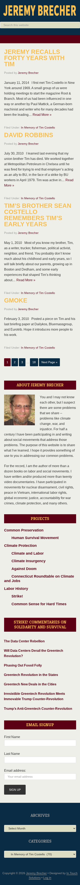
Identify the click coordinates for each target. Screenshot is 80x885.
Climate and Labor (24, 553)
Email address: (15, 770)
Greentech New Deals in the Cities (30, 684)
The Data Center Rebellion (24, 641)
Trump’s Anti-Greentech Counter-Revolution (38, 708)
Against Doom (20, 569)
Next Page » (49, 362)
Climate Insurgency (25, 561)
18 (34, 362)
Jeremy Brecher (40, 10)
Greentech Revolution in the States (31, 675)
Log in (47, 877)
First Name (12, 737)
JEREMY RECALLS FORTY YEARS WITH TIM (34, 57)
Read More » (42, 114)
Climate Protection (20, 546)
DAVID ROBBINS (28, 135)
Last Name (12, 753)
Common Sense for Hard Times (35, 604)
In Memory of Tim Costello (38, 127)
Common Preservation (23, 530)
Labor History (16, 589)
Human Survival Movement (31, 538)
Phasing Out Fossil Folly (23, 665)
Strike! (13, 596)
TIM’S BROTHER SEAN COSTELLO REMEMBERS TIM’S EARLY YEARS (37, 215)
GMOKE (15, 300)
